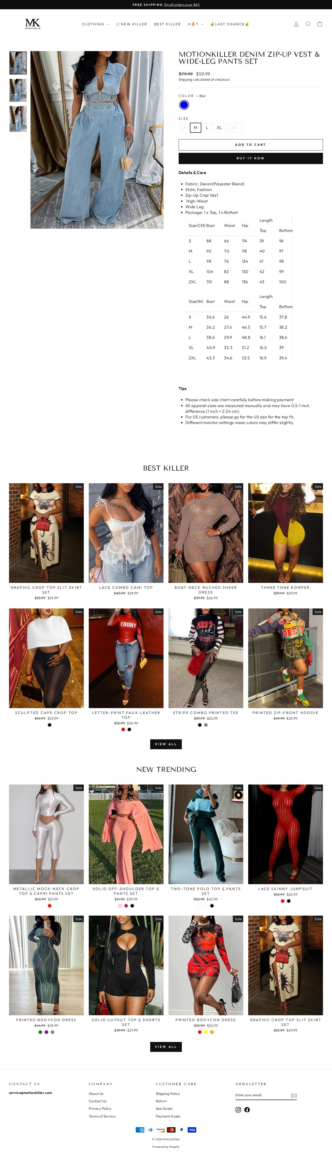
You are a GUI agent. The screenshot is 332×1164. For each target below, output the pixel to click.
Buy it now (251, 158)
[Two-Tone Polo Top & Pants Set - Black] (212, 906)
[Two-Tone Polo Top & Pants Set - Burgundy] (206, 906)
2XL (234, 127)
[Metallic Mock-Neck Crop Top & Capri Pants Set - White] (43, 906)
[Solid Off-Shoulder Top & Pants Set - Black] (132, 906)
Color (192, 96)
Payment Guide (168, 1116)
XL (219, 127)
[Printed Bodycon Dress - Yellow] (206, 1032)
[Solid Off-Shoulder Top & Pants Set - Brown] (126, 906)
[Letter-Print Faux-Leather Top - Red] (123, 729)
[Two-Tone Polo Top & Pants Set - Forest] (200, 906)
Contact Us (98, 1101)
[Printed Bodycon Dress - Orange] (212, 1032)
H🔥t (194, 24)
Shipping (185, 79)
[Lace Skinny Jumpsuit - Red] (283, 901)
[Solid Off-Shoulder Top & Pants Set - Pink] (120, 906)
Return (161, 1101)
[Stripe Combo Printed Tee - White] (212, 725)
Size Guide (164, 1108)
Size (184, 119)
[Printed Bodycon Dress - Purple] (46, 1032)
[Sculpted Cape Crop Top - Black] (49, 725)
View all (166, 744)
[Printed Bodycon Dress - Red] (200, 1032)
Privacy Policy (100, 1108)
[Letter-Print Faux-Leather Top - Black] (129, 729)
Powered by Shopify (165, 1146)
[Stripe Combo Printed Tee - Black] (200, 725)
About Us (96, 1093)
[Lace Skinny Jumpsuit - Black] (289, 901)
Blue (184, 104)
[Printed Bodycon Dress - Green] (40, 1032)
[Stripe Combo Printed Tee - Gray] (206, 725)
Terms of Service (102, 1116)
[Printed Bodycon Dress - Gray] (52, 1032)
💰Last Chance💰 (230, 24)
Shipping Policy (168, 1093)
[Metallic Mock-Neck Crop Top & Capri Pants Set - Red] (49, 906)
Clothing (94, 24)
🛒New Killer (131, 24)
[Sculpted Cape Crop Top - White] (43, 725)
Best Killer (167, 24)
